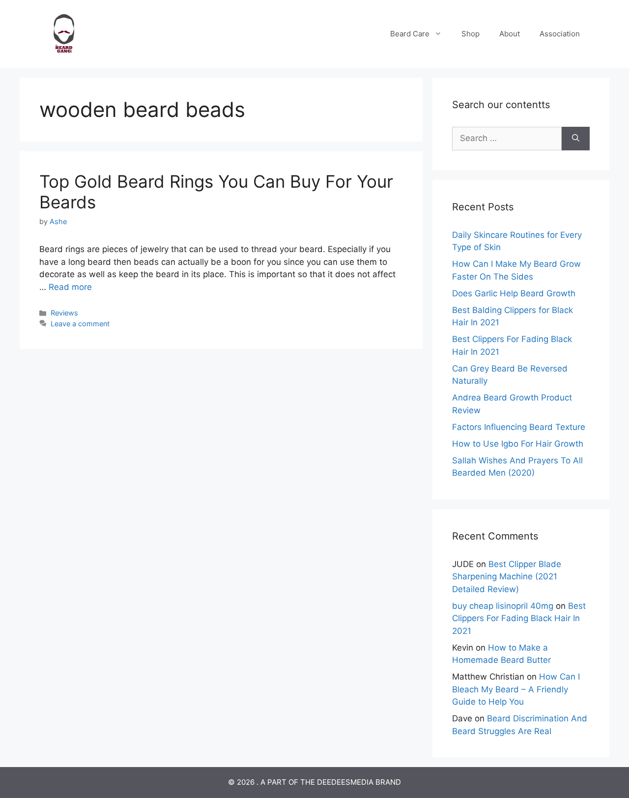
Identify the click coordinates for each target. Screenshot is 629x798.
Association (560, 33)
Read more (70, 287)
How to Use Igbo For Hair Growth (517, 444)
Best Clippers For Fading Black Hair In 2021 (519, 618)
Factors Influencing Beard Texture (518, 427)
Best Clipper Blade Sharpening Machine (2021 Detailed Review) (506, 576)
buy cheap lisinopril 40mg (502, 606)
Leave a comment (80, 323)
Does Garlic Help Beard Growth (513, 293)
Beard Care (409, 33)
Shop (470, 33)
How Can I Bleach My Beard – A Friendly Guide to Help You (516, 689)
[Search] (576, 138)
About (509, 33)
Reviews (64, 313)
